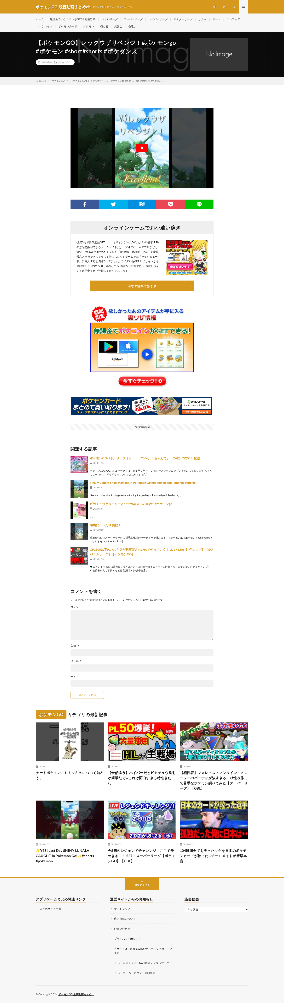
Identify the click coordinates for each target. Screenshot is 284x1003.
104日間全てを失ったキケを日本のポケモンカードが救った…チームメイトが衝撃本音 (213, 855)
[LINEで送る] (199, 204)
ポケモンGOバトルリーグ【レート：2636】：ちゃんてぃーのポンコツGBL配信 (145, 458)
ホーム (40, 19)
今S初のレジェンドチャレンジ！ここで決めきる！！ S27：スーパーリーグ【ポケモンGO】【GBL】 (141, 855)
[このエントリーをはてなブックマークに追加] (142, 204)
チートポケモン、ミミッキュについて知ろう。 (70, 775)
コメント (76, 607)
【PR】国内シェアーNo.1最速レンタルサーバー (143, 962)
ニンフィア (233, 19)
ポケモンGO (64, 62)
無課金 (118, 26)
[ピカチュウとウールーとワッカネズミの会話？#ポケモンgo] (79, 510)
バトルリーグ (109, 19)
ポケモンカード (67, 26)
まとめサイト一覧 (50, 908)
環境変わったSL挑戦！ (105, 525)
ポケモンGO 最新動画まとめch (76, 994)
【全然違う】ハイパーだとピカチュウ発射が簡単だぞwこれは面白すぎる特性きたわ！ (142, 777)
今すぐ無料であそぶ (142, 286)
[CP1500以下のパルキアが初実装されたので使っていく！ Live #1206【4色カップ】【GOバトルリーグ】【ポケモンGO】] (79, 556)
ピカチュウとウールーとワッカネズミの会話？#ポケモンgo (131, 504)
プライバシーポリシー (127, 938)
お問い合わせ (122, 928)
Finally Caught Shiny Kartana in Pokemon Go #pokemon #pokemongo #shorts (143, 482)
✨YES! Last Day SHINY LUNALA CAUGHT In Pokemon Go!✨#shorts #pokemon (65, 855)
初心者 (104, 26)
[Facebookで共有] (85, 204)
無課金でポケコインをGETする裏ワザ (72, 19)
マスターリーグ (182, 19)
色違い (132, 26)
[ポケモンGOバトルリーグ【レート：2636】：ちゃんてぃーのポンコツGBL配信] (79, 464)
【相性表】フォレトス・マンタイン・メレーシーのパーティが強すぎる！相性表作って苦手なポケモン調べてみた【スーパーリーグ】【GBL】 (214, 780)
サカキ (202, 19)
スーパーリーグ (133, 19)
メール (76, 661)
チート (217, 19)
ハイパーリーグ (158, 19)
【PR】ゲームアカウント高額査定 (134, 972)
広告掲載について (125, 918)
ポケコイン (45, 26)
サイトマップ (122, 908)
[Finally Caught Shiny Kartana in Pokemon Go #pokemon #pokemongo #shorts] (79, 489)
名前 (75, 645)
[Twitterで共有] (113, 204)
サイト (75, 676)
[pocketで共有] (170, 204)
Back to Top (142, 884)
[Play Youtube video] (142, 148)
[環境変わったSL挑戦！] (79, 531)
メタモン (88, 26)
